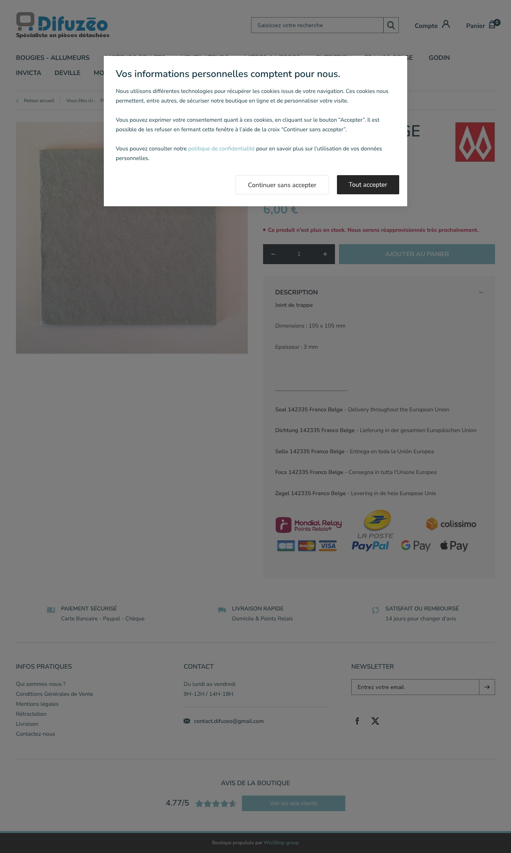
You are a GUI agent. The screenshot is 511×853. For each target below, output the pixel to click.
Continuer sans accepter (282, 185)
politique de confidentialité (221, 148)
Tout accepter (368, 184)
